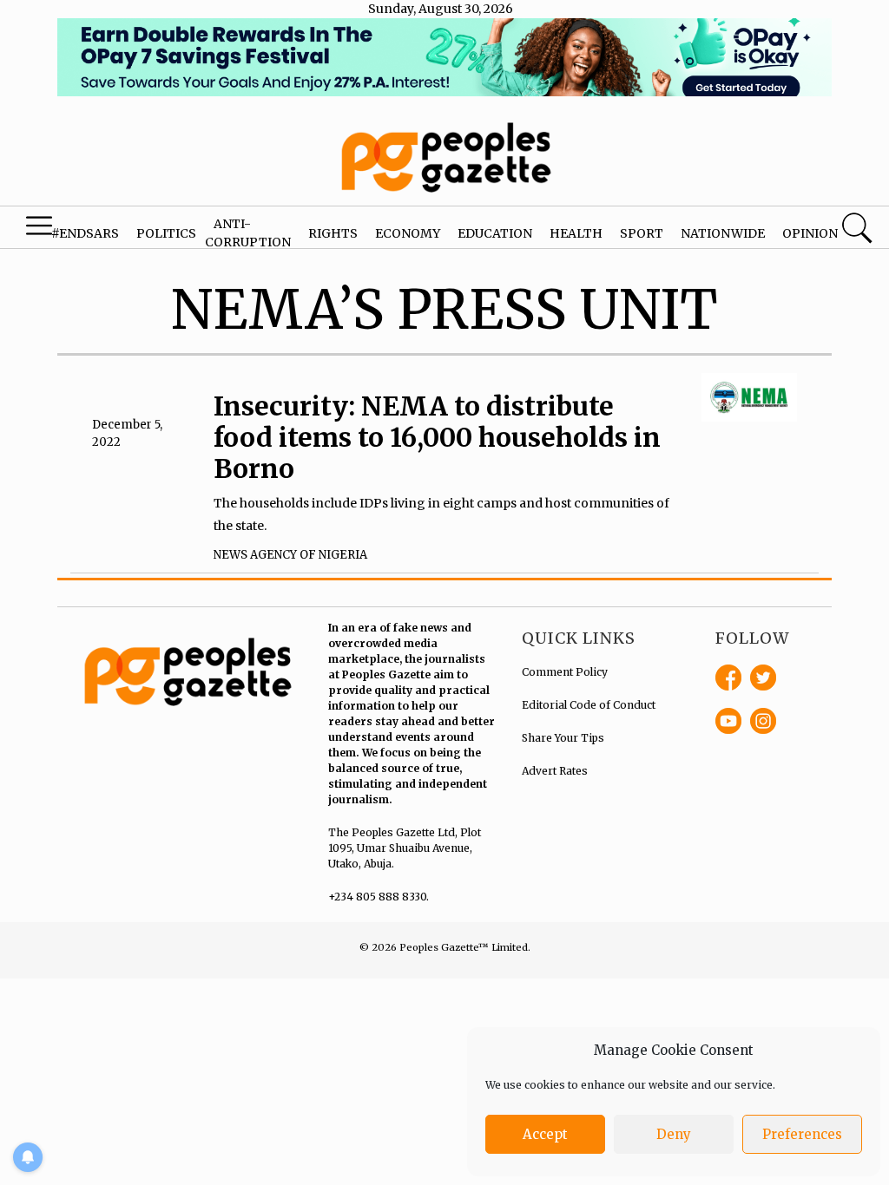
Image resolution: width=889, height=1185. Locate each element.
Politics (166, 233)
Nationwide (723, 233)
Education (495, 233)
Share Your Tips (563, 737)
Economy (407, 233)
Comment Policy (565, 671)
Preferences (802, 1134)
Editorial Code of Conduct (588, 704)
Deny (673, 1134)
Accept (545, 1134)
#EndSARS (85, 233)
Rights (333, 233)
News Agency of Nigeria (290, 554)
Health (576, 233)
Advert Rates (555, 770)
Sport (641, 233)
